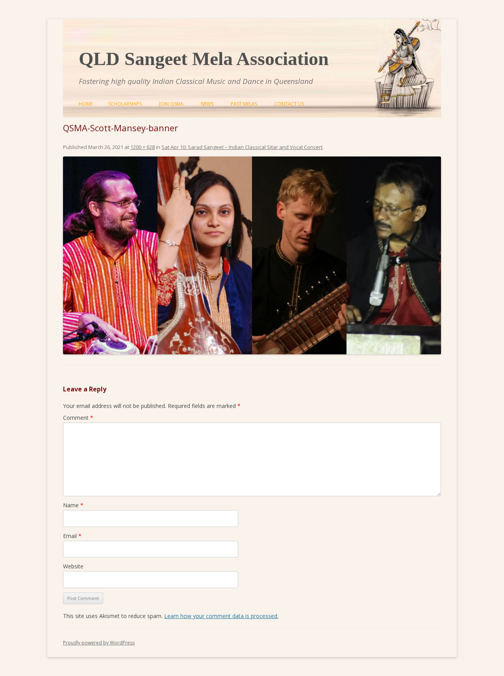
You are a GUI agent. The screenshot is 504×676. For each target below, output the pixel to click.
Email (72, 536)
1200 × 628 (142, 147)
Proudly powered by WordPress (99, 642)
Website (73, 566)
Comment (78, 417)
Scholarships (125, 104)
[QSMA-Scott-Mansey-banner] (252, 255)
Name (73, 505)
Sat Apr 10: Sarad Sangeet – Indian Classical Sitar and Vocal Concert (241, 147)
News (207, 104)
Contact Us (289, 104)
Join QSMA (171, 104)
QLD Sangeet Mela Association (204, 58)
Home (86, 104)
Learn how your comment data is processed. (221, 616)
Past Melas (244, 104)
